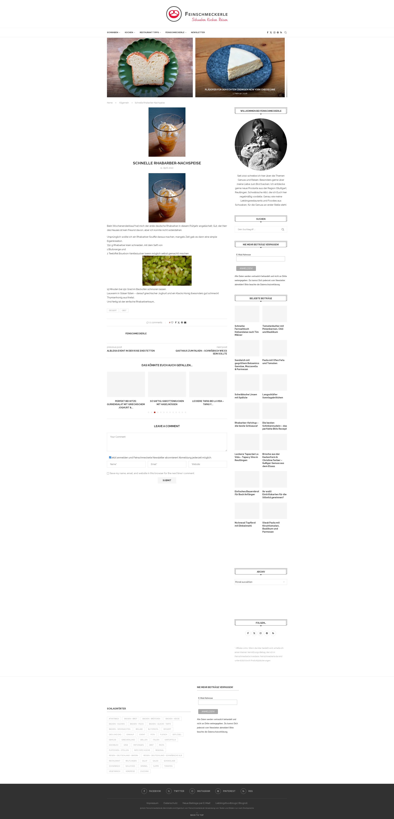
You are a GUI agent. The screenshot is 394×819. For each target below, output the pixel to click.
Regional (159, 750)
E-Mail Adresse (243, 254)
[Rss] (281, 32)
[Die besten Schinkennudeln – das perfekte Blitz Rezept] (274, 411)
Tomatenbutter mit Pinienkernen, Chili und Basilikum (273, 329)
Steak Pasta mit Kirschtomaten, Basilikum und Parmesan (271, 527)
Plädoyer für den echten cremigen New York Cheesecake (154, 89)
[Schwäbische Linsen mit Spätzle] (247, 382)
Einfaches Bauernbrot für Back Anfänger (247, 493)
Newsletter (198, 32)
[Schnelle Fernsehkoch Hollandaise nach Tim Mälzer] (247, 314)
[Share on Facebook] (175, 322)
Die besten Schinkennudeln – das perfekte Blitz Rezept (274, 426)
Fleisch (163, 735)
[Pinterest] (278, 32)
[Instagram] (274, 32)
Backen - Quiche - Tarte (160, 724)
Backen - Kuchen (117, 724)
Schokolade (169, 761)
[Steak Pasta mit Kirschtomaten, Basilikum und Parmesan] (274, 511)
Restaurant (114, 761)
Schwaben (112, 32)
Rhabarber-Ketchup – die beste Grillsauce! (247, 424)
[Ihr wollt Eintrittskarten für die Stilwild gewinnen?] (274, 479)
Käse (126, 745)
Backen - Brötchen (151, 719)
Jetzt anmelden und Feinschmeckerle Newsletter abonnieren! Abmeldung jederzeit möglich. (161, 454)
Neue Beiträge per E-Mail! (196, 803)
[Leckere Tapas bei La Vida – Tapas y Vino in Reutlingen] (167, 384)
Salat (144, 761)
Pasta (161, 745)
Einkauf (130, 735)
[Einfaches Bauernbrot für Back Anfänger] (247, 479)
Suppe (156, 766)
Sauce (155, 761)
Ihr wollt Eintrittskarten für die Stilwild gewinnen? (274, 494)
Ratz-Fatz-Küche (142, 750)
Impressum (152, 803)
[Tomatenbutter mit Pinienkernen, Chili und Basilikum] (274, 314)
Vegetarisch (114, 771)
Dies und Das (115, 735)
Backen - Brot (130, 719)
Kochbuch (113, 745)
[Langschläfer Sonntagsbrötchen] (274, 382)
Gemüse (112, 740)
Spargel (144, 766)
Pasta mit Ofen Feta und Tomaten (273, 361)
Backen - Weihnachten (119, 729)
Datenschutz (170, 803)
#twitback (114, 719)
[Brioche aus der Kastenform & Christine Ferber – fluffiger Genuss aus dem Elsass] (274, 442)
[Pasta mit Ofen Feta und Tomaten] (274, 348)
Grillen (143, 740)
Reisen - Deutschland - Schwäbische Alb (162, 756)
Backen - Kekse (172, 719)
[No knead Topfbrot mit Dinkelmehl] (247, 511)
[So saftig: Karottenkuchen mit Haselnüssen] (126, 384)
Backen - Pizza (137, 724)
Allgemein (124, 103)
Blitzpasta (153, 729)
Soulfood (130, 766)
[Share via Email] (185, 322)
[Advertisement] (259, 550)
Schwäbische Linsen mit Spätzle (246, 396)
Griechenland (128, 740)
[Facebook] (267, 32)
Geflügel (177, 735)
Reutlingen (131, 761)
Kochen (129, 32)
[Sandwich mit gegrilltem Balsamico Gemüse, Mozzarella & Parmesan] (247, 348)
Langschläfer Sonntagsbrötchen (272, 396)
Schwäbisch (114, 766)
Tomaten (168, 766)
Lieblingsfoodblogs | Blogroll (231, 803)
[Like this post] (172, 322)
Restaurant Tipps (149, 32)
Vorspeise (130, 771)
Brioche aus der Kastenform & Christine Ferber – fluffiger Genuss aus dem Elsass (273, 460)
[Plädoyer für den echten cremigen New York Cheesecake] (153, 67)
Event (142, 735)
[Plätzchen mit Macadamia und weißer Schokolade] (245, 67)
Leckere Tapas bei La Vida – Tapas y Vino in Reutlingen (246, 457)
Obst (124, 311)
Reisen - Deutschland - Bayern (123, 756)
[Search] (285, 32)
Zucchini (144, 771)
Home (110, 103)
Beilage (139, 729)
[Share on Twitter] (179, 322)
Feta (153, 735)
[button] (112, 67)
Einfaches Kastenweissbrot (208, 401)
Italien (156, 740)
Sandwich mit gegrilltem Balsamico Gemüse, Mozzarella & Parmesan (247, 364)
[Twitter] (271, 32)
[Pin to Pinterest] (182, 322)
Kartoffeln (170, 740)
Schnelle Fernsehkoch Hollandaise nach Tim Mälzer (247, 330)
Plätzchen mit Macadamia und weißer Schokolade (245, 89)
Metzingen (138, 745)
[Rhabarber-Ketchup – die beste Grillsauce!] (247, 411)
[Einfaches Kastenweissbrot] (208, 384)
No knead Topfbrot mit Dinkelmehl (245, 524)
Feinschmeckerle (174, 32)
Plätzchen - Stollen (119, 750)
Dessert (113, 311)
